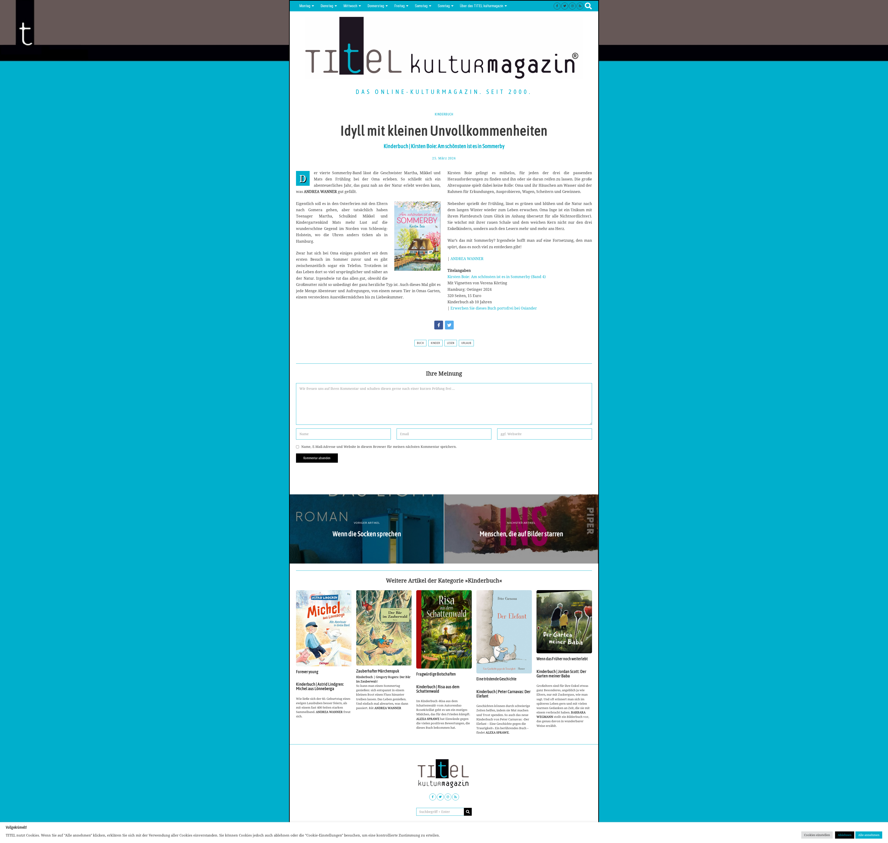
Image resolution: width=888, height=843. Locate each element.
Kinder (435, 343)
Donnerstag (375, 6)
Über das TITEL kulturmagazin (481, 6)
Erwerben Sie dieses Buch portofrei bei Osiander (493, 308)
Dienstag (327, 6)
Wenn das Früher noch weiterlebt (562, 659)
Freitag (399, 6)
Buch (420, 343)
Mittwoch (350, 6)
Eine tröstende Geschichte (496, 679)
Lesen (450, 343)
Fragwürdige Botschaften (436, 674)
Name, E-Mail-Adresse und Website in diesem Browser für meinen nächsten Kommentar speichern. (379, 446)
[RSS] (580, 6)
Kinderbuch (444, 114)
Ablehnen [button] (844, 835)
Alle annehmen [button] (868, 835)
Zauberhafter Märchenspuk (377, 671)
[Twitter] (564, 6)
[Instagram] (572, 6)
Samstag (421, 6)
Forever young (307, 671)
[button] (468, 812)
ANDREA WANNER (467, 258)
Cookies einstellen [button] (817, 835)
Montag (304, 6)
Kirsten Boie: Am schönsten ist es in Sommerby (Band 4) (496, 276)
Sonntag (444, 6)
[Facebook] (557, 6)
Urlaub (466, 343)
